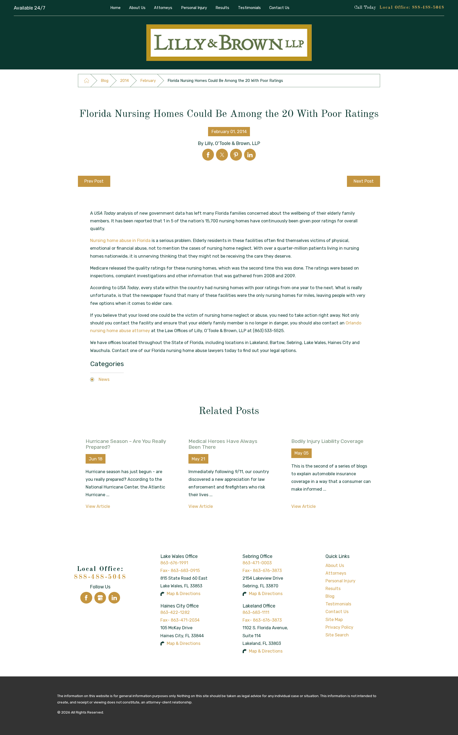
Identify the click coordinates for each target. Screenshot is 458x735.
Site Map (334, 619)
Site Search (337, 634)
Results (333, 588)
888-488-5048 (428, 8)
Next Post (364, 181)
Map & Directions (183, 593)
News (104, 379)
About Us (334, 565)
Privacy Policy (339, 627)
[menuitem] (115, 7)
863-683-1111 (256, 612)
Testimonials (338, 603)
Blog (104, 80)
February (148, 80)
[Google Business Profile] (100, 598)
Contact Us (337, 611)
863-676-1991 (174, 562)
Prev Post (94, 181)
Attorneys (335, 573)
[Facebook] (86, 598)
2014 (124, 80)
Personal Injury (340, 580)
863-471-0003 (257, 562)
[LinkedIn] (114, 598)
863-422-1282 (175, 612)
